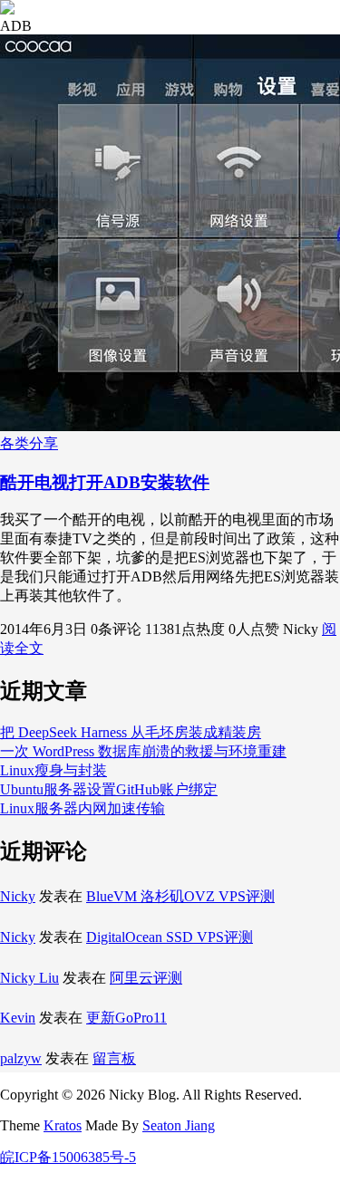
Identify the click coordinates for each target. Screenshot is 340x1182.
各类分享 (29, 443)
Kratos (63, 1125)
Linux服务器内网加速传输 (82, 808)
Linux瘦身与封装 (53, 770)
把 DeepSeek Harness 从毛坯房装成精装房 (130, 732)
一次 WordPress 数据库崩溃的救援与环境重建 (143, 751)
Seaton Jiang (178, 1125)
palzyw (21, 1058)
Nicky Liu (29, 977)
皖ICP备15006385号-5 (68, 1157)
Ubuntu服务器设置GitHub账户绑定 (109, 789)
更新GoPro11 (126, 1017)
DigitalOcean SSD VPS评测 (169, 937)
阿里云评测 (146, 977)
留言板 (114, 1058)
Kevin (17, 1017)
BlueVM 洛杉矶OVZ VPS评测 (180, 896)
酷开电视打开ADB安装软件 (104, 482)
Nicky (17, 896)
